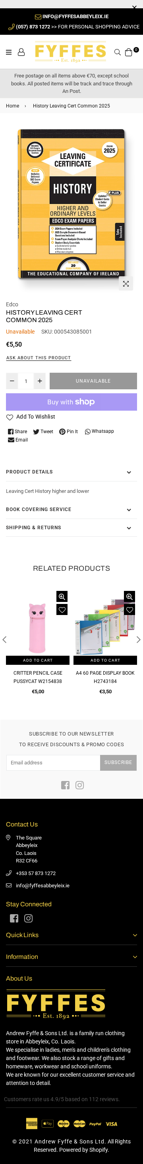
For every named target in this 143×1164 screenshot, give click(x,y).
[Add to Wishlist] (62, 609)
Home (12, 106)
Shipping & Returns (33, 527)
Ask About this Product (38, 357)
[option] (71, 209)
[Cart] (128, 51)
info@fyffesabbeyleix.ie (43, 886)
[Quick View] (62, 596)
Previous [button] (4, 639)
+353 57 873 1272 (36, 873)
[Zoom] (126, 283)
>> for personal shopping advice (77, 27)
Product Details (29, 472)
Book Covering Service (39, 509)
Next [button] (138, 639)
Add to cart (38, 660)
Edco (12, 304)
